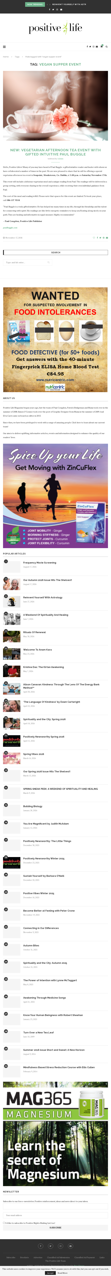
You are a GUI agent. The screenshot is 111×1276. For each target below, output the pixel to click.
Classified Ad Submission (58, 1257)
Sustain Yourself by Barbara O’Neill (43, 876)
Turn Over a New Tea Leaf (38, 1032)
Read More (62, 1273)
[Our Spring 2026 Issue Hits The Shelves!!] (11, 776)
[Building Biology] (11, 810)
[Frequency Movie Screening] (11, 567)
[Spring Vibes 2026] (11, 758)
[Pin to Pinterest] (103, 237)
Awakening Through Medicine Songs (44, 997)
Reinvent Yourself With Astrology (42, 597)
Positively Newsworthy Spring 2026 (43, 736)
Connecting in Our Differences (41, 928)
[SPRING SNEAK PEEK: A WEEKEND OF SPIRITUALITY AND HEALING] (11, 793)
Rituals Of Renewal (34, 632)
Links (102, 1257)
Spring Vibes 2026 (33, 754)
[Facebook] (49, 9)
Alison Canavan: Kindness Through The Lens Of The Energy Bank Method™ (61, 686)
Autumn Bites (31, 945)
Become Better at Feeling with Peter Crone (49, 910)
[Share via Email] (107, 237)
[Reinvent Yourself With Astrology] (11, 602)
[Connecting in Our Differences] (11, 932)
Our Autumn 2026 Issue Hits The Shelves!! (47, 580)
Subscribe (11, 1257)
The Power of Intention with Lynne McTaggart (50, 980)
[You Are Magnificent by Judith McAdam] (11, 828)
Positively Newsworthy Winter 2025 (43, 858)
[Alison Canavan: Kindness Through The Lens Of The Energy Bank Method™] (11, 689)
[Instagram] (57, 9)
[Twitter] (53, 9)
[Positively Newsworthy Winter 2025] (11, 863)
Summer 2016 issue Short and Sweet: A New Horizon (54, 1050)
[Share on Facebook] (97, 237)
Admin (60, 158)
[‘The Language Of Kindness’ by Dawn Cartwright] (11, 706)
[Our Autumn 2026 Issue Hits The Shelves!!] (11, 584)
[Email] (61, 9)
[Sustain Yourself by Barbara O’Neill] (11, 880)
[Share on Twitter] (100, 237)
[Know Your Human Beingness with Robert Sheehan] (11, 1019)
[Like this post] (94, 237)
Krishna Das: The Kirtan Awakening (43, 667)
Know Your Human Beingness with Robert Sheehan (53, 1015)
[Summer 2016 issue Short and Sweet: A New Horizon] (11, 1054)
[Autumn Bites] (11, 950)
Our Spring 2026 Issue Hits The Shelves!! (46, 771)
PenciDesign (79, 1265)
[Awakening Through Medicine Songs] (11, 1002)
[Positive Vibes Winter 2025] (11, 897)
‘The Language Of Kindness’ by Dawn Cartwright (51, 702)
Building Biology (32, 806)
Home (6, 57)
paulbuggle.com (10, 227)
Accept (50, 1273)
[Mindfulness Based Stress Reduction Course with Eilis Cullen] (11, 1071)
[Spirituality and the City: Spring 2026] (11, 723)
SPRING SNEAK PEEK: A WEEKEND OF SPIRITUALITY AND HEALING (60, 789)
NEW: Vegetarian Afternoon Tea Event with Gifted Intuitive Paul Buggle (55, 152)
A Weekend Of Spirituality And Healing (74, 4)
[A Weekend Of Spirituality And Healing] (11, 619)
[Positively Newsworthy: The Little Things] (11, 845)
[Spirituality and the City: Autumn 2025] (11, 967)
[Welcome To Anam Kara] (11, 654)
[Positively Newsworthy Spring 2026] (11, 741)
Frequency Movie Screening (39, 562)
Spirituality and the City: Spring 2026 (44, 719)
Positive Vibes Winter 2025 (38, 893)
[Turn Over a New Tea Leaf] (11, 1037)
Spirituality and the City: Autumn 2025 (45, 963)
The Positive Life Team (55, 1260)
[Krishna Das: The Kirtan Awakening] (11, 671)
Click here (76, 422)
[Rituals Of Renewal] (11, 636)
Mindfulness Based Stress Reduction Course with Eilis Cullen (59, 1067)
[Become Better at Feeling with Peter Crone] (11, 915)
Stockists (24, 1257)
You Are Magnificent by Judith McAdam (46, 823)
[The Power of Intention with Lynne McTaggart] (11, 984)
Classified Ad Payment (84, 1257)
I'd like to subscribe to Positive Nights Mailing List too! (30, 1223)
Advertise (38, 1257)
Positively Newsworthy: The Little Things (47, 841)
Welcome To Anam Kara (37, 649)
